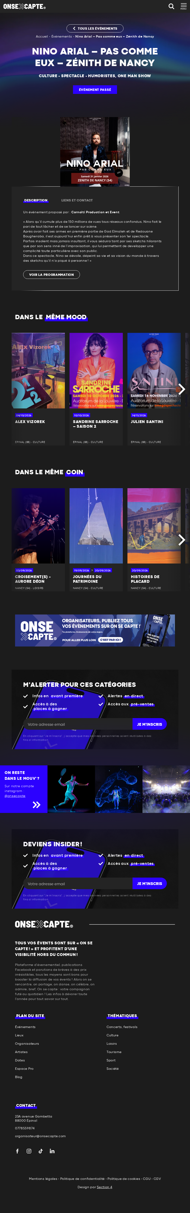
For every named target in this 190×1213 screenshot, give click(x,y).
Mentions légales (43, 1179)
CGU (147, 1179)
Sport (111, 1060)
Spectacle (72, 76)
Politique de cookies (124, 1179)
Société (113, 1068)
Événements (61, 36)
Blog (18, 1077)
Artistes (21, 1052)
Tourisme (114, 1052)
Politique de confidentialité (82, 1179)
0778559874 (25, 1128)
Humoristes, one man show (119, 76)
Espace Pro (24, 1068)
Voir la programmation (51, 275)
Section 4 (104, 1187)
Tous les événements (97, 28)
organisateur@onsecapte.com (40, 1136)
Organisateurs (27, 1043)
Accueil (42, 36)
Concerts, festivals (122, 1027)
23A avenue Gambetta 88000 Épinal (33, 1118)
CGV (157, 1179)
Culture (48, 76)
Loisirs (112, 1043)
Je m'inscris (149, 724)
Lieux (19, 1035)
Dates (20, 1060)
